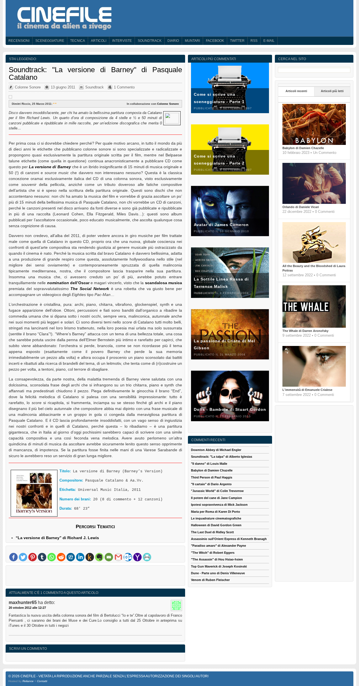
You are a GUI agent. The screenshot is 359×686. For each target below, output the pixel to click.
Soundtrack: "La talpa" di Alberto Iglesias (221, 456)
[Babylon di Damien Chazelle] (314, 143)
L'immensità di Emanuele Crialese (307, 389)
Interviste (122, 41)
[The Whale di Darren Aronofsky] (314, 326)
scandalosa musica (163, 283)
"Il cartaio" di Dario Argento (211, 484)
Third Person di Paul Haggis (211, 477)
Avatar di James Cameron (221, 224)
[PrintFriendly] (147, 557)
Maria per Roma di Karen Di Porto (215, 511)
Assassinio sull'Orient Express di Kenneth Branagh (229, 539)
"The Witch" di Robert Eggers (212, 552)
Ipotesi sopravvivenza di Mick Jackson (219, 504)
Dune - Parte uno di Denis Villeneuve (218, 573)
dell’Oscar (68, 283)
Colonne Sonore (28, 87)
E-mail (269, 41)
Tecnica (77, 41)
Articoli (98, 41)
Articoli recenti (296, 91)
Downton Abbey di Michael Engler (216, 450)
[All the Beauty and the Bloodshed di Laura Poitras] (314, 261)
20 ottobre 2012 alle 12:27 (27, 607)
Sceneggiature (49, 41)
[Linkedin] (80, 557)
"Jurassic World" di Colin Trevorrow (217, 491)
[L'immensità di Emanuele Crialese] (314, 385)
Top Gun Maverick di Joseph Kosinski (219, 566)
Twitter (237, 41)
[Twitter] (23, 557)
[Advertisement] (95, 576)
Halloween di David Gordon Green (216, 525)
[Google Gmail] (118, 557)
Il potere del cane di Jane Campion (216, 498)
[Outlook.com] (128, 557)
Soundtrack (150, 41)
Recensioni (18, 41)
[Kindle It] (90, 557)
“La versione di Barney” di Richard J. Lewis (57, 537)
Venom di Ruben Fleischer (210, 580)
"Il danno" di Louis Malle (209, 463)
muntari (192, 41)
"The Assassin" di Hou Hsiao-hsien (217, 559)
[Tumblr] (42, 557)
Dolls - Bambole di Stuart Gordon (230, 409)
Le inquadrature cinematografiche (216, 518)
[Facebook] (13, 557)
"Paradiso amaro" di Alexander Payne (218, 545)
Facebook (215, 41)
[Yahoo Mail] (137, 557)
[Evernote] (99, 557)
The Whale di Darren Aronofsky (305, 330)
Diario (173, 41)
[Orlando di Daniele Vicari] (314, 202)
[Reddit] (61, 557)
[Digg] (70, 557)
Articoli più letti (332, 91)
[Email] (109, 557)
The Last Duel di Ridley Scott (212, 532)
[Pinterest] (32, 557)
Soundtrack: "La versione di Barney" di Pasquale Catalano (95, 73)
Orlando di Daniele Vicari (300, 207)
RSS (253, 41)
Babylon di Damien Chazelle (303, 148)
